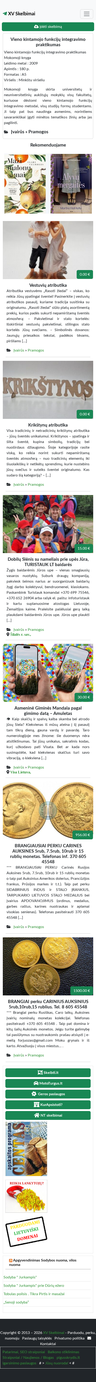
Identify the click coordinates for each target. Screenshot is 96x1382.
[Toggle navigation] (86, 14)
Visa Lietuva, (20, 772)
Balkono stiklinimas (63, 1352)
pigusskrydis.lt (68, 1357)
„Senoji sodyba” (16, 1302)
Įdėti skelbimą (50, 27)
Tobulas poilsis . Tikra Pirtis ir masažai (34, 1294)
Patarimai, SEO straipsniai (24, 1352)
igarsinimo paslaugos (19, 1363)
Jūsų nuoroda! (56, 1363)
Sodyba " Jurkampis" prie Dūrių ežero (33, 1285)
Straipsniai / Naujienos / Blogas (28, 1357)
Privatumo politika (70, 1338)
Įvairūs (19, 350)
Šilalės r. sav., (20, 634)
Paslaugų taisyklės (37, 1338)
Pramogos (36, 350)
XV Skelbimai (21, 14)
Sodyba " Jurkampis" (20, 1277)
